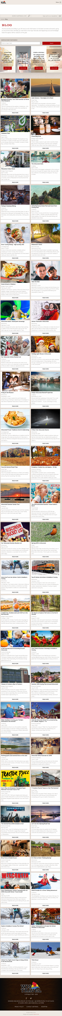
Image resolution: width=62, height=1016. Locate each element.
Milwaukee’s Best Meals (8, 169)
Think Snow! (35, 960)
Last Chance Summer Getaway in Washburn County (44, 649)
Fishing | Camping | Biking (8, 206)
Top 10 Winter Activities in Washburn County (44, 577)
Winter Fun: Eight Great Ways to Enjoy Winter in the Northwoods (14, 960)
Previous (9, 59)
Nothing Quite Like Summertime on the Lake (14, 755)
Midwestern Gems (37, 244)
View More (8, 68)
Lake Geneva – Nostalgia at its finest (42, 98)
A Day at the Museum (7, 392)
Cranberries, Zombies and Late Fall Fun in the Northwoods (14, 613)
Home (2, 19)
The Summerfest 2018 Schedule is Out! (12, 823)
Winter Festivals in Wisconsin (40, 321)
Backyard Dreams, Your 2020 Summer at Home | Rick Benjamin (15, 100)
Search (51, 43)
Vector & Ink (36, 1014)
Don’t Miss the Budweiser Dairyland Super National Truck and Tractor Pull (13, 788)
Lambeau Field (5, 133)
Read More (15, 112)
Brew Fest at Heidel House (9, 858)
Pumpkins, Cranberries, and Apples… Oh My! (44, 467)
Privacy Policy (19, 1006)
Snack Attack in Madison (8, 284)
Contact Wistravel (32, 1006)
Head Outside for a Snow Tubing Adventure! (44, 890)
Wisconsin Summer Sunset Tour (10, 504)
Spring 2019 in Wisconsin (39, 543)
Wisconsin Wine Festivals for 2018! (42, 755)
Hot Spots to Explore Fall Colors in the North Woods (45, 613)
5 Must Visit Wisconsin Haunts (40, 430)
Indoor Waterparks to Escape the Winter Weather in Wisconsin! (44, 926)
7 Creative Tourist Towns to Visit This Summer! (45, 788)
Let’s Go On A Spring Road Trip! (41, 823)
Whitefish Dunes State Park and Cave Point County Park (44, 206)
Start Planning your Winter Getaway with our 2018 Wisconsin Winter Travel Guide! (14, 891)
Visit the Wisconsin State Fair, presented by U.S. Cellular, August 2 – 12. (44, 720)
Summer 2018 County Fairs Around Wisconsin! (45, 684)
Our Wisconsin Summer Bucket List (11, 543)
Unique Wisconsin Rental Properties (42, 392)
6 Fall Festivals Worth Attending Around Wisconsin (13, 649)
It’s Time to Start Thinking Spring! (41, 858)
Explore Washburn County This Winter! (12, 926)
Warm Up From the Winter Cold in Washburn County (14, 577)
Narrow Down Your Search (9, 40)
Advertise (44, 1006)
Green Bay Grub (36, 136)
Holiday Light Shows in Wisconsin (41, 354)
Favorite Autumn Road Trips (9, 467)
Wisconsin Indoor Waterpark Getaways (12, 321)
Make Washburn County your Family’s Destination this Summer (12, 720)
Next (49, 59)
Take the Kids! (36, 281)
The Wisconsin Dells (37, 164)
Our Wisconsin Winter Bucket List (11, 357)
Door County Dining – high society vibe (12, 244)
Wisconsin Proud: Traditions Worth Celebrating (15, 430)
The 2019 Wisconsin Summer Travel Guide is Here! (44, 505)
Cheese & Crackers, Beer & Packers (11, 684)
